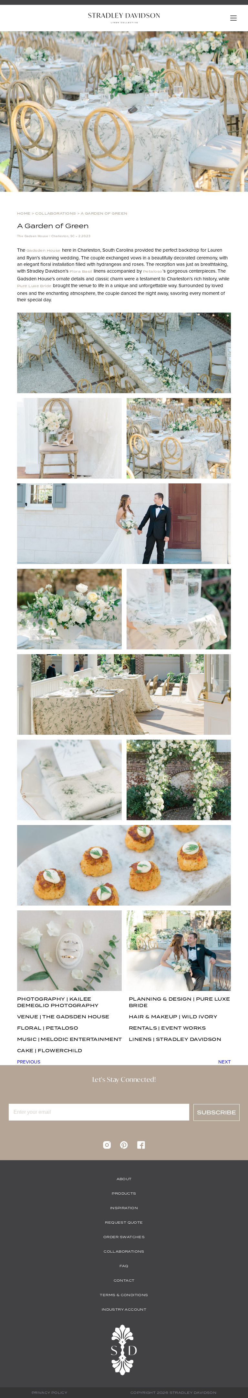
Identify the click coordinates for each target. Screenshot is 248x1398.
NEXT (224, 1061)
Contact (124, 1280)
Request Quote (124, 1222)
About (124, 1179)
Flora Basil (81, 271)
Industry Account (124, 1309)
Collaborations (55, 213)
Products (124, 1193)
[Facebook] (141, 1147)
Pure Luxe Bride (34, 286)
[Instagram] (107, 1147)
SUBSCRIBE (216, 1112)
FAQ (123, 1266)
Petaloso (152, 271)
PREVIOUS (28, 1061)
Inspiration (124, 1208)
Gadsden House (43, 250)
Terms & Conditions (124, 1295)
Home (24, 213)
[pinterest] (124, 1147)
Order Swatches (124, 1237)
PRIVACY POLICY (49, 1392)
